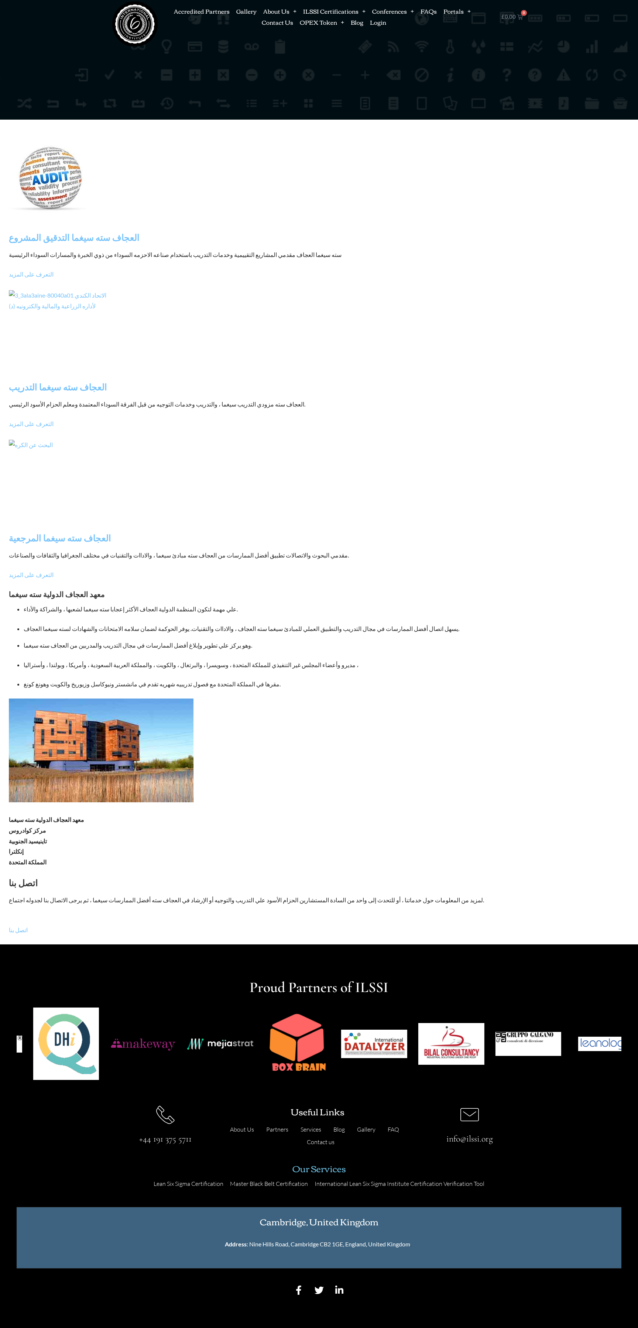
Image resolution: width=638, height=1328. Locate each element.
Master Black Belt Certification (269, 1183)
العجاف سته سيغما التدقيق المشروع (74, 237)
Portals (453, 11)
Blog (357, 22)
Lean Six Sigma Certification (188, 1183)
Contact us (321, 1142)
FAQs (429, 11)
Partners (277, 1129)
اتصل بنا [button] (18, 929)
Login (378, 22)
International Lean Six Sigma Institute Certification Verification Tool (399, 1183)
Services (311, 1129)
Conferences (389, 11)
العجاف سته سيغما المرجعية (60, 537)
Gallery (246, 11)
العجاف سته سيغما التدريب (58, 386)
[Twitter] (319, 1290)
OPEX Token (318, 22)
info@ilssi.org (469, 1138)
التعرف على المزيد (31, 274)
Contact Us (277, 22)
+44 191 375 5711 (165, 1138)
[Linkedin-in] (339, 1290)
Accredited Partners (202, 11)
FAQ (393, 1129)
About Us (276, 11)
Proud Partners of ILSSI (319, 987)
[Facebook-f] (298, 1290)
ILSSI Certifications (331, 11)
